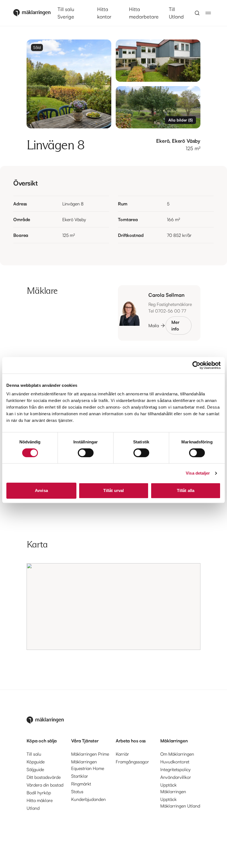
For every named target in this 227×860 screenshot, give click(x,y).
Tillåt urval (113, 490)
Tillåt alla (185, 490)
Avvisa (41, 490)
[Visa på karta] (113, 606)
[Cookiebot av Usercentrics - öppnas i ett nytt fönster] (196, 365)
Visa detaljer (198, 473)
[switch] (86, 452)
